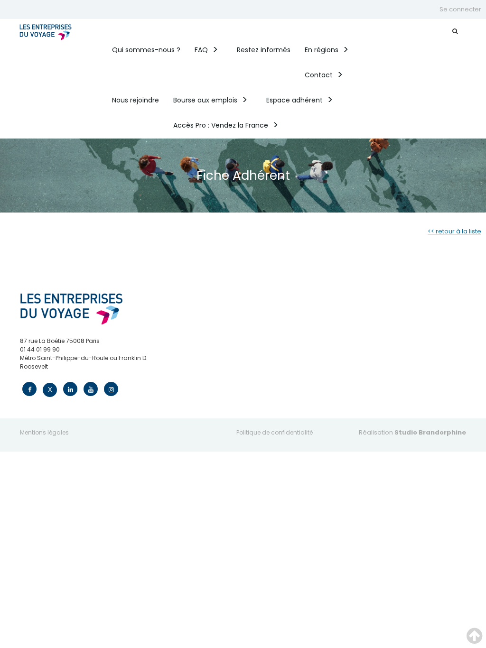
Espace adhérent (294, 100)
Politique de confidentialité (274, 432)
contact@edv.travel (48, 375)
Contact (319, 75)
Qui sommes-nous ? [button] (146, 50)
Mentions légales (44, 432)
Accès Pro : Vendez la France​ (220, 125)
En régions (321, 50)
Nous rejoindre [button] (135, 100)
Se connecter (460, 9)
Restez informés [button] (263, 50)
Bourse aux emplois (205, 100)
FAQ (201, 50)
